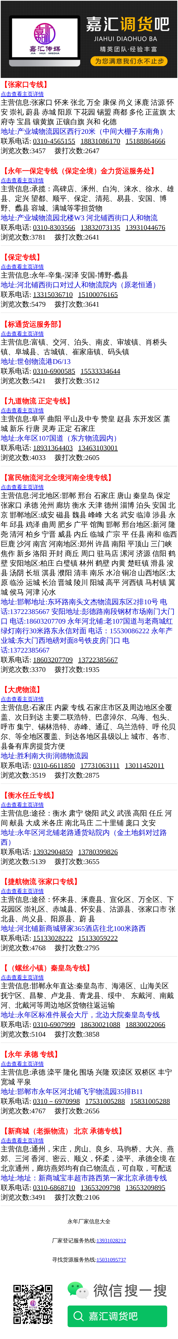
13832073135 (100, 227)
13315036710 (53, 295)
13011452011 (144, 765)
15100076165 (98, 295)
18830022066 (145, 1025)
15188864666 (145, 141)
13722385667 (98, 660)
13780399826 (98, 852)
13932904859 (53, 852)
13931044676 (145, 227)
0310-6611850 (54, 765)
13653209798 (100, 1188)
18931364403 (53, 448)
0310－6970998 (56, 1101)
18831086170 (100, 141)
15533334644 (100, 371)
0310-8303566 (54, 227)
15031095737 (111, 1260)
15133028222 (53, 938)
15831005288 (150, 1101)
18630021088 (100, 1025)
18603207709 (53, 660)
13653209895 (145, 1188)
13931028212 (111, 1241)
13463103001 (98, 448)
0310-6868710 (54, 1188)
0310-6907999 (54, 1025)
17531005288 (105, 1101)
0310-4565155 (54, 141)
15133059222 (98, 938)
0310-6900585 (54, 371)
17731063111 (100, 765)
